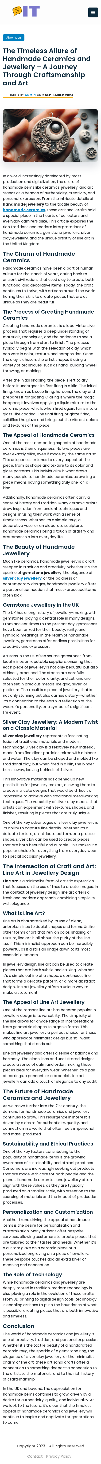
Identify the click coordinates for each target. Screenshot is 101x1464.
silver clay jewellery (22, 578)
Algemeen (13, 38)
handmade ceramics (24, 210)
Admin (30, 95)
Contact (35, 1456)
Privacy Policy (58, 1456)
